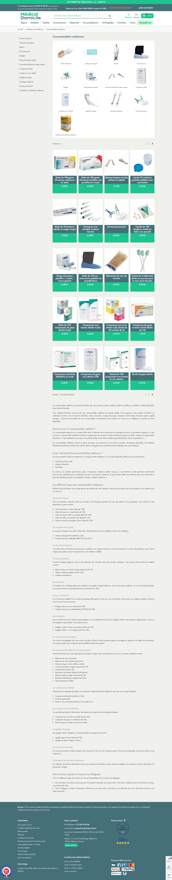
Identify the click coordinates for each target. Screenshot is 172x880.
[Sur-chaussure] (141, 52)
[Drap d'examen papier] (91, 76)
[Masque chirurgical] (91, 52)
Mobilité (35, 22)
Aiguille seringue (26, 77)
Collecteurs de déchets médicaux (32, 90)
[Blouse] (116, 52)
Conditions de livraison (26, 838)
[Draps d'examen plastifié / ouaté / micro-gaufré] (65, 261)
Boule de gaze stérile (142, 374)
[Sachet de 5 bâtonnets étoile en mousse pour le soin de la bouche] (142, 261)
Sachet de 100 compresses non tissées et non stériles (116, 377)
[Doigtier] (65, 76)
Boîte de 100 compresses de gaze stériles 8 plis (65, 327)
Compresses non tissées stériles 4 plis (90, 326)
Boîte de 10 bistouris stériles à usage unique (64, 228)
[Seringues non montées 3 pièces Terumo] (91, 212)
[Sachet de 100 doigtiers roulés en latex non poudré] (142, 212)
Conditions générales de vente (29, 828)
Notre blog (22, 864)
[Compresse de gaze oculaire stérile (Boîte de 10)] (142, 310)
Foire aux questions (24, 857)
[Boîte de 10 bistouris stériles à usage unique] (65, 212)
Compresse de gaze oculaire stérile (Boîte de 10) (142, 327)
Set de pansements (116, 226)
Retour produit (22, 831)
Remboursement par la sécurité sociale (31, 841)
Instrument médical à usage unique (32, 64)
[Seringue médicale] (116, 99)
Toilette (45, 22)
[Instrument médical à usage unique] (116, 76)
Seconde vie (145, 22)
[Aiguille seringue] (91, 99)
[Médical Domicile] (29, 15)
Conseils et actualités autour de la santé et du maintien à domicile (38, 869)
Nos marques (22, 851)
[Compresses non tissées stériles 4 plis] (91, 310)
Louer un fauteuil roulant (72, 864)
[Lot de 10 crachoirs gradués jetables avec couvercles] (142, 163)
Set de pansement (26, 86)
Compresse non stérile (28, 73)
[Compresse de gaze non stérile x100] (91, 359)
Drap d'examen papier (28, 60)
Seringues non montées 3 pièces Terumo (90, 229)
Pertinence (57, 143)
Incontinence (59, 22)
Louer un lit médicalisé (72, 861)
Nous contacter (71, 845)
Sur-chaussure (25, 51)
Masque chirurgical (27, 42)
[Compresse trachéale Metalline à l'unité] (65, 359)
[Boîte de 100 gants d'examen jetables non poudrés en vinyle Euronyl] (91, 163)
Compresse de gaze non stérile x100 (90, 375)
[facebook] (123, 843)
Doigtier (22, 56)
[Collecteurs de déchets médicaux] (65, 123)
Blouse (22, 47)
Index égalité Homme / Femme (29, 844)
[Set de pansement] (141, 99)
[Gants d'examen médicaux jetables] (65, 52)
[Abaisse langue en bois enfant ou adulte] (116, 163)
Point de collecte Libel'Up (26, 854)
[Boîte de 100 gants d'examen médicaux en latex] (65, 163)
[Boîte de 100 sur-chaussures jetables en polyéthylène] (91, 261)
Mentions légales (24, 847)
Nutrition (121, 22)
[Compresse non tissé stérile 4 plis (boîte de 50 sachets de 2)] (116, 310)
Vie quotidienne (90, 22)
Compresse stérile (26, 69)
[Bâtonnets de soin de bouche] (116, 261)
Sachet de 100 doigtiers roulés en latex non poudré (142, 229)
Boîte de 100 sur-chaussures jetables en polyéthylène (91, 278)
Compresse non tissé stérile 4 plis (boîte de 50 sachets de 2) (116, 327)
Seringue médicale (26, 82)
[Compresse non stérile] (65, 99)
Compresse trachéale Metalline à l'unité (64, 375)
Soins (132, 22)
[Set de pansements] (116, 212)
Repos (24, 22)
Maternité (74, 22)
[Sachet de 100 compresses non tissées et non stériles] (116, 359)
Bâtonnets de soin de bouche (116, 277)
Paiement (21, 834)
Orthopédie (108, 22)
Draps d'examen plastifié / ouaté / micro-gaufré (65, 278)
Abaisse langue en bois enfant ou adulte (116, 178)
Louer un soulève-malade (73, 868)
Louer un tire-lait (70, 871)
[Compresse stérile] (141, 76)
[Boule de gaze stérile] (142, 359)
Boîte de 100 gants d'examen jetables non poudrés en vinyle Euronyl (90, 180)
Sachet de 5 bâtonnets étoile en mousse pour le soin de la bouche (142, 278)
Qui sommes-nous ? (25, 825)
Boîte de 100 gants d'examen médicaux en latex (65, 180)
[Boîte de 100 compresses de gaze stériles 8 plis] (65, 310)
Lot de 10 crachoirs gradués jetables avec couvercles (142, 180)
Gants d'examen (26, 38)
